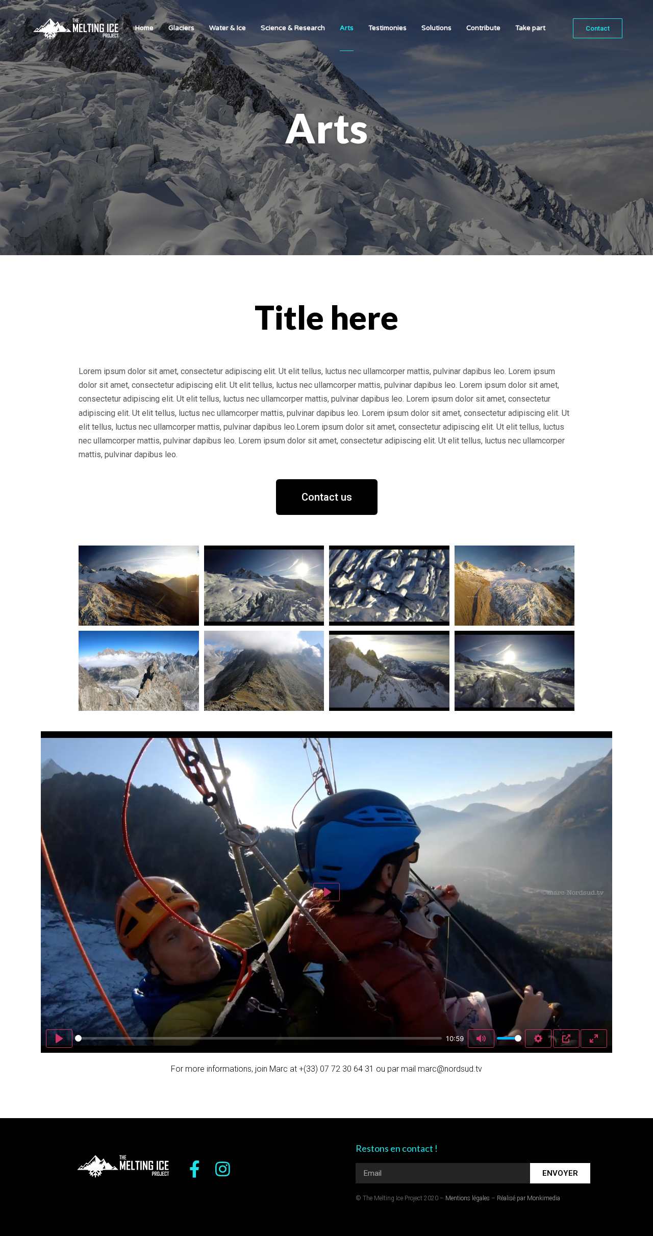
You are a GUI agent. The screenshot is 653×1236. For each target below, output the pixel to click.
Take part (530, 28)
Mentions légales (467, 1198)
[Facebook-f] (194, 1168)
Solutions (436, 28)
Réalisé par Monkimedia (528, 1198)
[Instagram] (222, 1168)
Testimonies (387, 28)
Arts (347, 28)
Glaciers (181, 28)
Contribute (483, 28)
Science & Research (293, 28)
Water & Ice (227, 28)
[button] (597, 28)
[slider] (258, 1038)
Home (144, 28)
